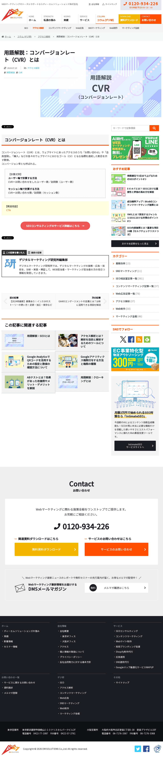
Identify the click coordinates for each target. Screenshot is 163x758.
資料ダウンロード (129, 20)
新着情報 (8, 641)
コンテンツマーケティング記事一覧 (135, 286)
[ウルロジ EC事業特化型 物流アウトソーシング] (135, 349)
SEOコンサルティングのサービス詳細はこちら (55, 226)
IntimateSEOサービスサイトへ (135, 446)
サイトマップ (111, 4)
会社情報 (95, 4)
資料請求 (8, 687)
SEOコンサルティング (127, 631)
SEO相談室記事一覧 (126, 278)
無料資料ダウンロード (46, 549)
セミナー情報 (10, 646)
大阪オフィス (69, 641)
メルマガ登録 (10, 692)
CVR (20, 72)
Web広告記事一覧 (125, 293)
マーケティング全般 (130, 27)
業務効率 (120, 263)
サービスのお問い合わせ (116, 549)
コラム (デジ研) (105, 20)
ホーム (32, 20)
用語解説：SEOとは (38, 336)
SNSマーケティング (96, 27)
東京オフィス (69, 636)
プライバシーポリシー (71, 656)
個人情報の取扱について (72, 651)
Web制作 (113, 27)
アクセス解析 (38, 27)
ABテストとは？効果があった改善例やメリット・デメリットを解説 (39, 382)
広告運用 (120, 656)
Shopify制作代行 (124, 651)
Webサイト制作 (124, 641)
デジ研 (60, 677)
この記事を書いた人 (15, 252)
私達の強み (50, 20)
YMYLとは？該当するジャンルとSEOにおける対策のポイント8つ (142, 218)
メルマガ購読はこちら (116, 588)
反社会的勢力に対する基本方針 (75, 662)
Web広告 (80, 27)
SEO (26, 27)
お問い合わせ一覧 (10, 677)
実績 (66, 20)
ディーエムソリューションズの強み (21, 631)
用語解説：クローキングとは (92, 379)
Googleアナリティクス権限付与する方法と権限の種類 (93, 360)
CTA (8, 210)
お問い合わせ (149, 20)
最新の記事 (36, 252)
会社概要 (64, 631)
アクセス (64, 646)
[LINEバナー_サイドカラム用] (135, 137)
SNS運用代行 (122, 662)
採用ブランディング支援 (128, 646)
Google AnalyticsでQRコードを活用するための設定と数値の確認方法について (39, 362)
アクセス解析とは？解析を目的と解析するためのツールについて (92, 341)
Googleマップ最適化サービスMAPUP (135, 667)
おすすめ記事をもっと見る (135, 243)
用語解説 (11, 72)
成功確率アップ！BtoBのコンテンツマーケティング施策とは (142, 203)
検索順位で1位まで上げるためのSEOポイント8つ (142, 177)
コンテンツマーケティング (59, 27)
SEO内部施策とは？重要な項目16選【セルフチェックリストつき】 (143, 231)
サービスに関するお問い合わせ (19, 682)
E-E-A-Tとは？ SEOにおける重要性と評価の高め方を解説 (142, 190)
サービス (84, 20)
